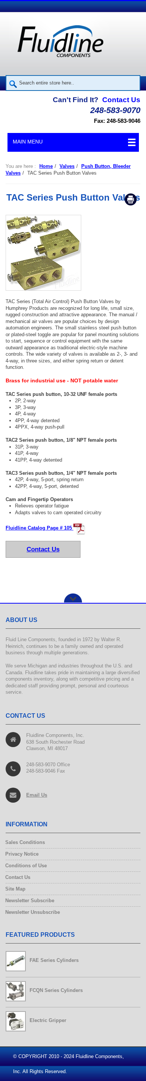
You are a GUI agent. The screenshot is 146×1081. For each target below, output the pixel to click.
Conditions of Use (26, 866)
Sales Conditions (25, 842)
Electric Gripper (48, 1020)
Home (46, 166)
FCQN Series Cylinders (56, 990)
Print (131, 199)
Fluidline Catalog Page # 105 (39, 528)
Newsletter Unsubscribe (33, 912)
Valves (67, 166)
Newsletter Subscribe (30, 901)
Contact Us (121, 100)
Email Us (36, 794)
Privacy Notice (22, 854)
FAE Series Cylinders (54, 960)
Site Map (15, 889)
